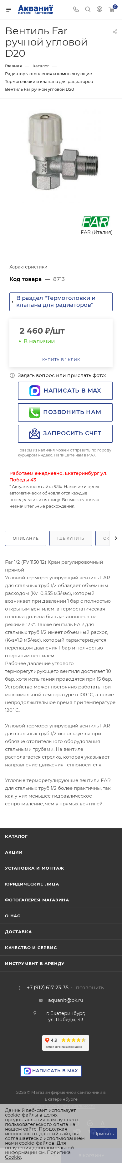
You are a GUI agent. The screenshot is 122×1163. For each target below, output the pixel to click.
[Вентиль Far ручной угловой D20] (61, 156)
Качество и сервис (31, 947)
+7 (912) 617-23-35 (48, 987)
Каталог (16, 836)
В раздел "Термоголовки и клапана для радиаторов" (55, 301)
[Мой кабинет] (99, 10)
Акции (14, 852)
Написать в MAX (72, 390)
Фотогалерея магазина (37, 899)
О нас (12, 915)
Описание (25, 538)
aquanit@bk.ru (65, 1000)
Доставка (18, 931)
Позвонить (90, 988)
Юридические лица (32, 883)
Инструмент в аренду (34, 963)
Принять (103, 1133)
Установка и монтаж (34, 868)
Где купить (70, 538)
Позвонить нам (72, 412)
